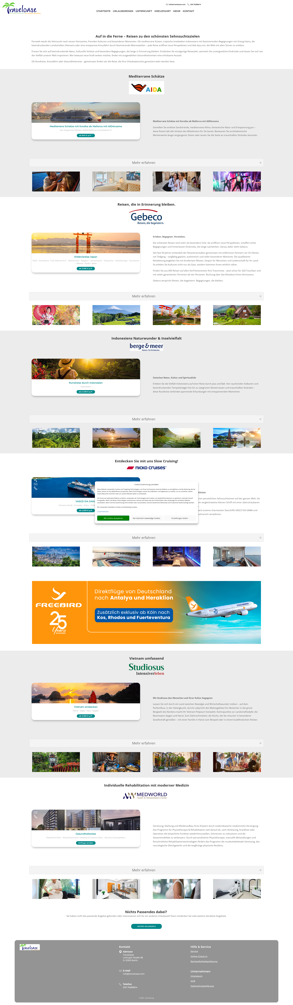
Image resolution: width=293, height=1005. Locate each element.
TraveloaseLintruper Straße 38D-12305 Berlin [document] (133, 958)
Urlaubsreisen (123, 11)
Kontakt (188, 11)
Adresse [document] (128, 951)
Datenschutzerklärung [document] (202, 986)
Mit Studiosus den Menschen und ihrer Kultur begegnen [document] (183, 697)
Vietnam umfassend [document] (146, 658)
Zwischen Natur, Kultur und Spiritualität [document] (174, 377)
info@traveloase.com (134, 974)
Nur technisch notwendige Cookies (146, 518)
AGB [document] (193, 981)
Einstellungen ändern (179, 518)
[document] (146, 205)
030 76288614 (130, 987)
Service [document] (194, 951)
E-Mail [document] (126, 970)
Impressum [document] (196, 976)
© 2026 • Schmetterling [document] (146, 998)
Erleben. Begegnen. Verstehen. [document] (169, 236)
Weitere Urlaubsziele (146, 926)
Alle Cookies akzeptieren (113, 518)
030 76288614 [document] (195, 4)
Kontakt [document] (124, 946)
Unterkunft (144, 11)
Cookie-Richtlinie (103, 512)
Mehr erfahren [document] (143, 162)
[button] (30, 947)
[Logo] (22, 13)
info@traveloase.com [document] (177, 4)
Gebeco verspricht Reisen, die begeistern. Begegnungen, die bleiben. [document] (188, 280)
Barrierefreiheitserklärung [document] (204, 961)
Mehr (176, 11)
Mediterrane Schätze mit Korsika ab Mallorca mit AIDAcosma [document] (186, 121)
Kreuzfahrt (163, 11)
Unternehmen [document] (200, 971)
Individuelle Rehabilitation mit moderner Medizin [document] (146, 785)
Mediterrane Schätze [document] (146, 76)
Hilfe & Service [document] (201, 946)
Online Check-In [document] (199, 956)
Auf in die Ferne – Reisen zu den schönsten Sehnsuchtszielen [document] (148, 36)
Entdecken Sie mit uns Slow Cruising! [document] (146, 461)
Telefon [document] (127, 984)
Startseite (103, 11)
